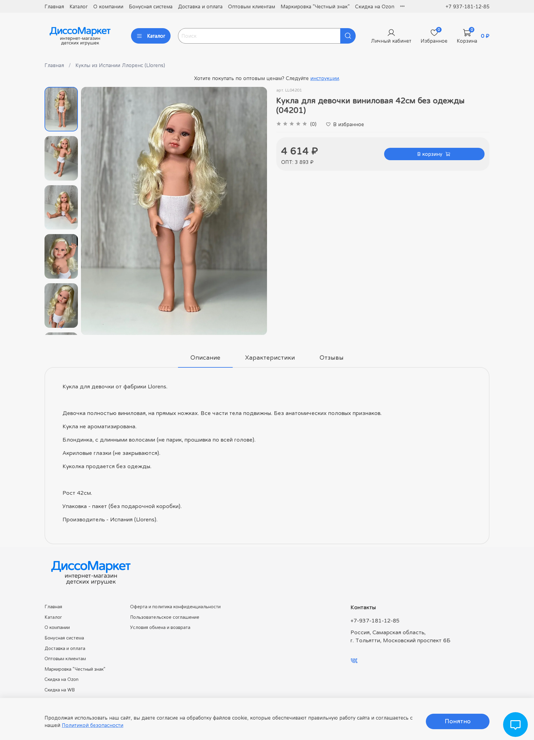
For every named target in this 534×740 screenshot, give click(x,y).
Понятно (458, 721)
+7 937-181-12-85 (468, 6)
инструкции (324, 78)
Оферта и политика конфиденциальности (175, 606)
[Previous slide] (93, 210)
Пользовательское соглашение (164, 617)
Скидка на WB (59, 689)
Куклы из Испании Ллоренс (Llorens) (120, 65)
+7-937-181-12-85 (375, 621)
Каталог (79, 6)
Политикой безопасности (92, 725)
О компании (108, 6)
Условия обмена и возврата (160, 627)
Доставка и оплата (200, 6)
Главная (54, 6)
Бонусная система (150, 6)
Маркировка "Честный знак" (315, 6)
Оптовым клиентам (251, 6)
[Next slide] (61, 326)
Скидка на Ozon (374, 6)
